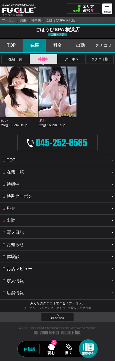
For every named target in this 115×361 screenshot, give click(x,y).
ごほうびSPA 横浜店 (60, 20)
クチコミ (103, 45)
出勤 (80, 45)
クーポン (72, 59)
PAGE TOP (57, 318)
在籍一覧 (15, 59)
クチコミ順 (100, 59)
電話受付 (88, 354)
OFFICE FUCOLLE (61, 333)
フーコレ (8, 20)
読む (51, 353)
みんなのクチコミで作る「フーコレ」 (57, 303)
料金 (57, 45)
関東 (23, 20)
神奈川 (36, 20)
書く (68, 353)
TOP (11, 45)
